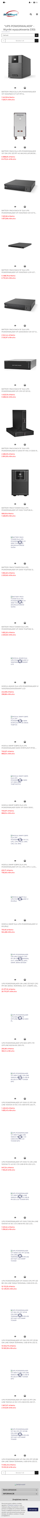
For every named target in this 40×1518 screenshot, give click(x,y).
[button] (20, 1490)
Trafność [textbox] (5, 35)
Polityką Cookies (13, 1505)
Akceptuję (33, 1510)
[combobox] (20, 35)
